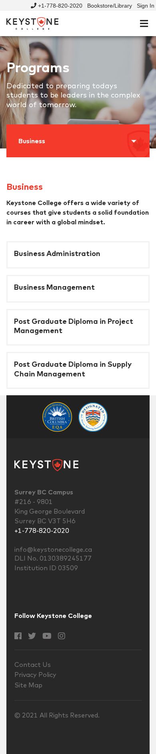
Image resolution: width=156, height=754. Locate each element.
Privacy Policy (35, 675)
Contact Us (32, 665)
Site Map (28, 685)
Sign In (145, 5)
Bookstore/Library (109, 5)
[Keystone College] (32, 23)
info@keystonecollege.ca (53, 549)
